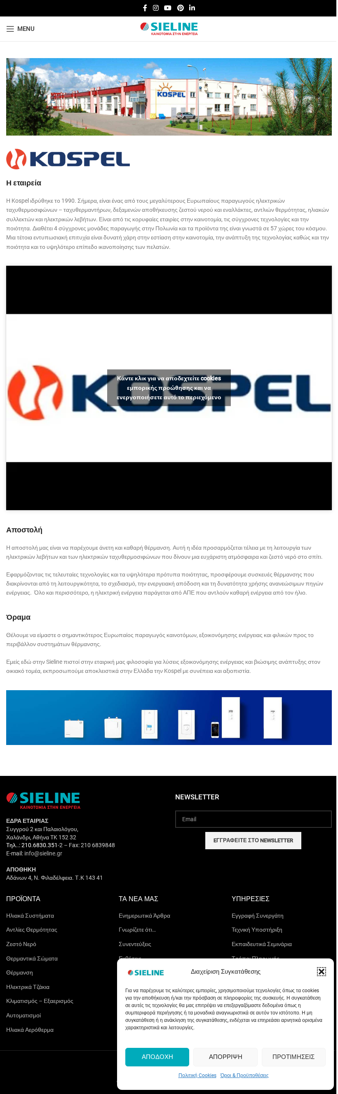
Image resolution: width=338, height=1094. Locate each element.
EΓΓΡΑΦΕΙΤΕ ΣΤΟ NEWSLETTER (253, 840)
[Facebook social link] (145, 8)
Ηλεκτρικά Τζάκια (27, 987)
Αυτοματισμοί (23, 1015)
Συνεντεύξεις (135, 944)
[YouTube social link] (168, 8)
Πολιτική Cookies (197, 1075)
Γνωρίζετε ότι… (137, 929)
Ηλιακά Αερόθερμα (30, 1029)
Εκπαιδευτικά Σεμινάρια (262, 944)
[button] (321, 971)
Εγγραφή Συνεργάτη (258, 915)
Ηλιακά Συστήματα (30, 915)
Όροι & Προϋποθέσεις (245, 1075)
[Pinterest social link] (180, 8)
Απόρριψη (225, 1057)
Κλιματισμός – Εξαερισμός (39, 1001)
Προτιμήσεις (293, 1057)
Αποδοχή (157, 1057)
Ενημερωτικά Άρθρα (144, 915)
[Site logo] (169, 28)
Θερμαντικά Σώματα (32, 958)
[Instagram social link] (155, 8)
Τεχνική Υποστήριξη (257, 929)
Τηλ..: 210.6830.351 (32, 845)
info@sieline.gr (43, 853)
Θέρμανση (19, 972)
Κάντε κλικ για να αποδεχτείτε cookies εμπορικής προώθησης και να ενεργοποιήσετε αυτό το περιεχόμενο (169, 388)
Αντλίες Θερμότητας (31, 929)
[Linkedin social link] (191, 8)
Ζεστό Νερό (21, 944)
